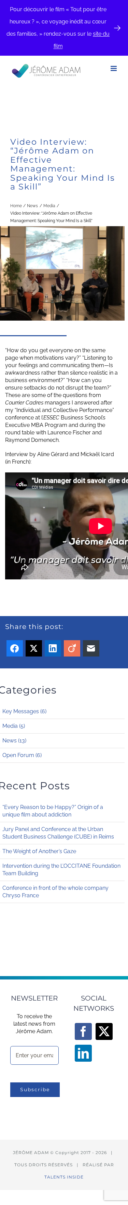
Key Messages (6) (24, 711)
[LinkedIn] (83, 1053)
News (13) (14, 740)
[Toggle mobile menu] (114, 68)
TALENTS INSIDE (64, 1177)
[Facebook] (83, 1031)
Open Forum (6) (22, 755)
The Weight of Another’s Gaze (39, 851)
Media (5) (13, 726)
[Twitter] (104, 1031)
